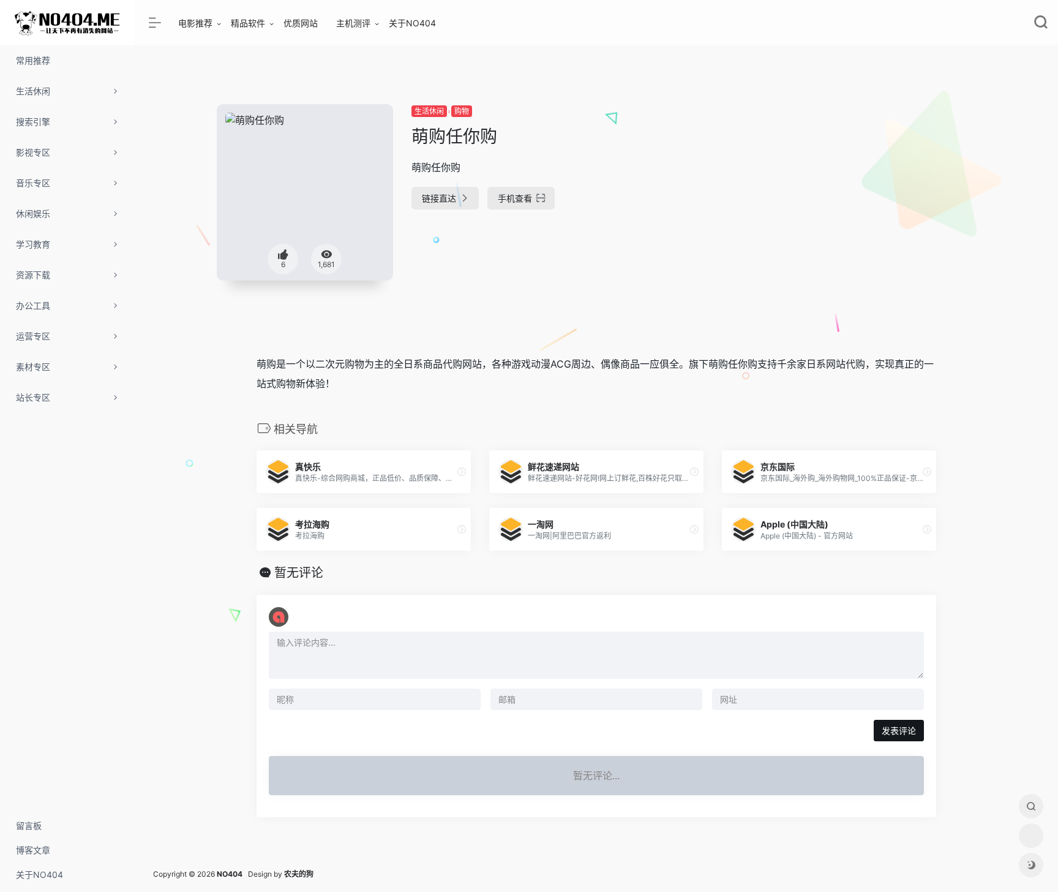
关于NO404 (412, 23)
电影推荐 (195, 23)
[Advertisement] (855, 190)
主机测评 (353, 23)
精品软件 (248, 23)
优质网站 (300, 23)
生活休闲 (429, 111)
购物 (461, 111)
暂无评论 (298, 572)
